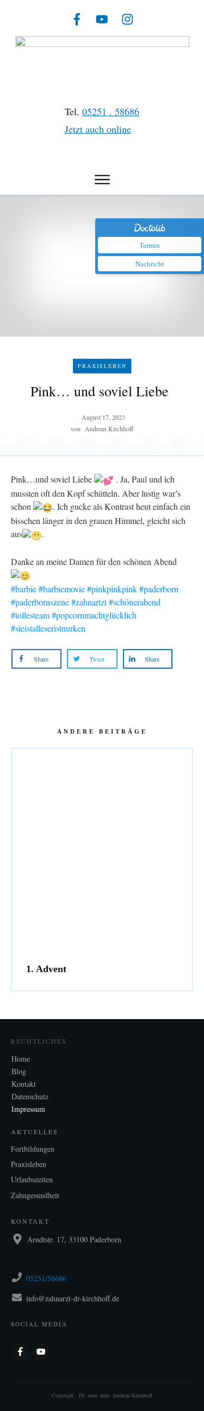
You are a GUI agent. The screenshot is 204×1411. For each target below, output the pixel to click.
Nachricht (149, 264)
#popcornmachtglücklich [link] (94, 615)
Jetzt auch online (98, 128)
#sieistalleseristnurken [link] (48, 628)
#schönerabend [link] (134, 602)
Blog (18, 1071)
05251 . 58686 (110, 111)
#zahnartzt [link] (89, 602)
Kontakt (23, 1084)
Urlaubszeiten (32, 1179)
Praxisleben (102, 366)
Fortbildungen (32, 1149)
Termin (149, 245)
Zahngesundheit (35, 1195)
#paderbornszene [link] (40, 602)
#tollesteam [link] (30, 615)
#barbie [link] (23, 588)
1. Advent (102, 928)
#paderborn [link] (158, 588)
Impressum (28, 1109)
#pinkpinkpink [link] (112, 588)
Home (20, 1058)
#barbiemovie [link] (62, 588)
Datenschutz (29, 1096)
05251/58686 (46, 1278)
